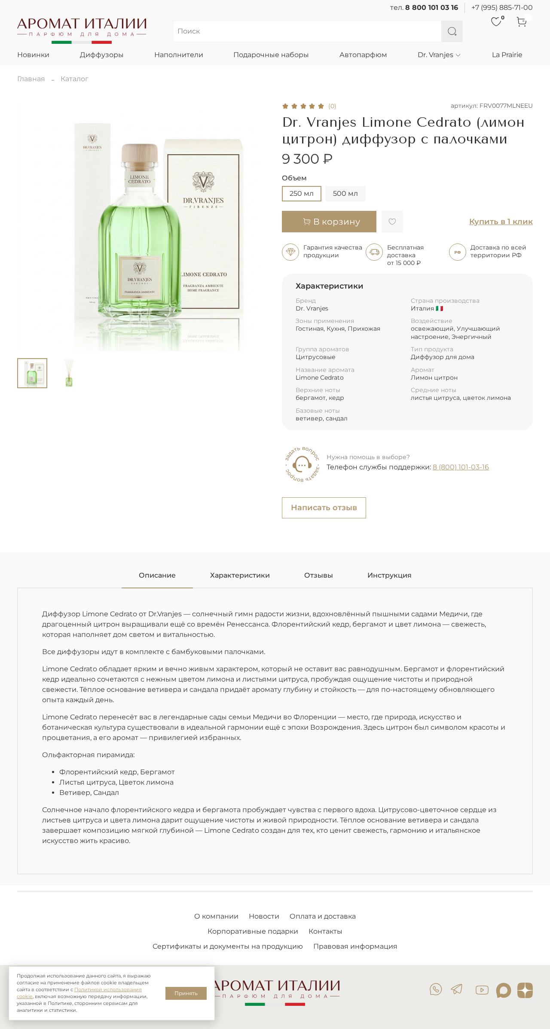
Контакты (325, 931)
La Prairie (507, 55)
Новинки (33, 55)
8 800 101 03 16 (431, 7)
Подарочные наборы (271, 55)
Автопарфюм (363, 55)
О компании (216, 916)
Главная (31, 79)
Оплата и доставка (323, 916)
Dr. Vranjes (435, 55)
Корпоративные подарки (253, 931)
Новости (264, 916)
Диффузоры (102, 55)
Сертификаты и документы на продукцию (228, 946)
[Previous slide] (31, 226)
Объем (294, 178)
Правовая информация (355, 946)
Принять (186, 993)
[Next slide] (254, 226)
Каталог (75, 79)
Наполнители (178, 55)
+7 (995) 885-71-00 (502, 7)
